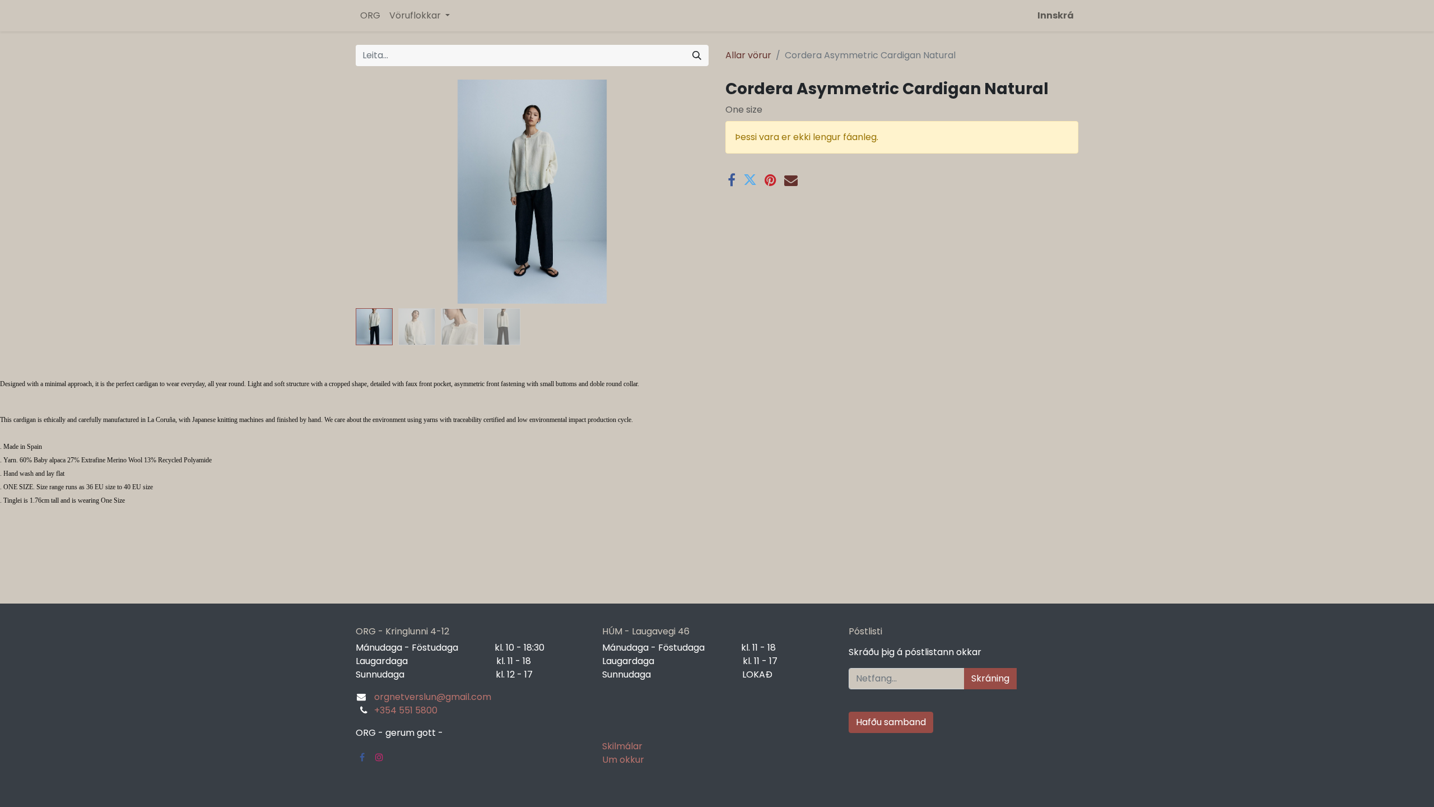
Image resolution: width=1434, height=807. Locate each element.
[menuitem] (370, 15)
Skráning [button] (990, 678)
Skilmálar (622, 746)
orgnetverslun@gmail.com (432, 696)
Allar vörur (748, 55)
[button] (382, 191)
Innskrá (1055, 15)
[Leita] (697, 55)
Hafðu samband (891, 722)
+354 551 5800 (405, 710)
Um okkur (623, 759)
